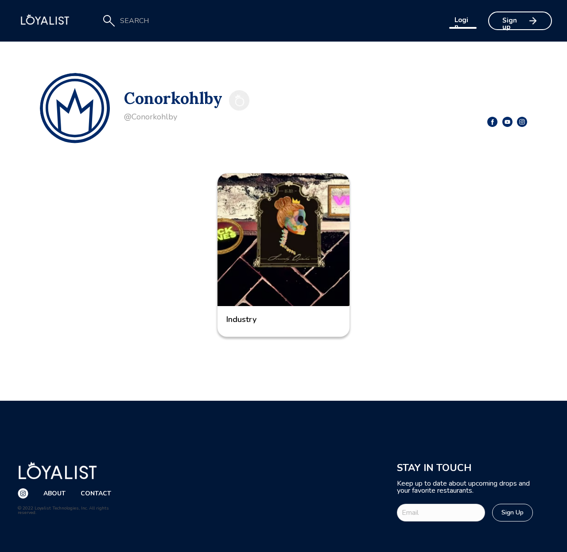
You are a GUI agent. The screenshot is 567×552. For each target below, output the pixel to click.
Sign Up (512, 512)
